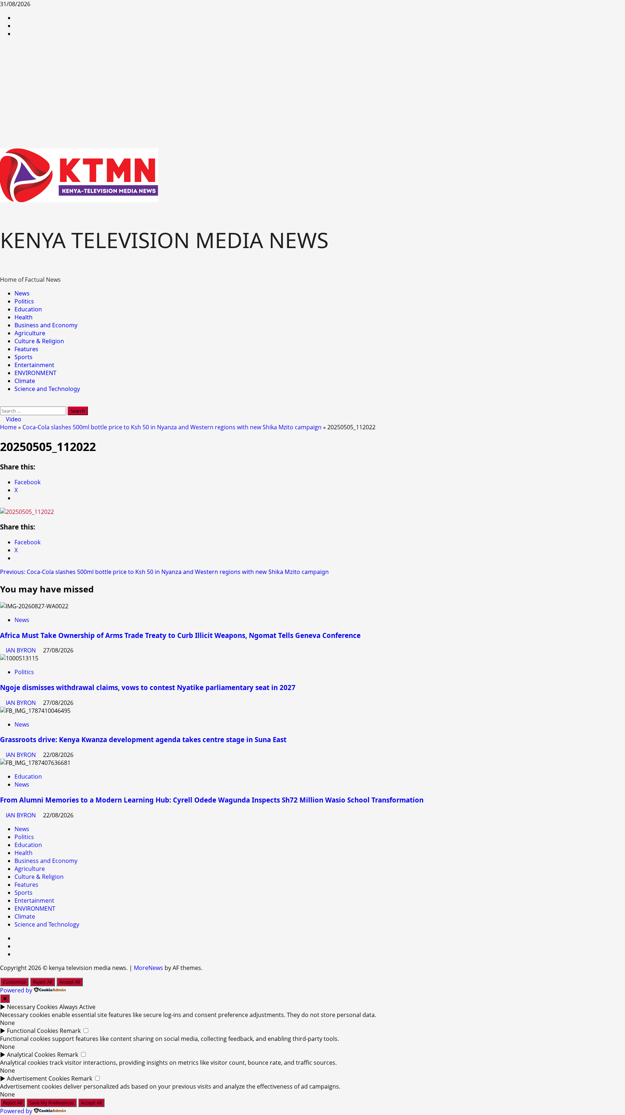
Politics (24, 301)
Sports (23, 357)
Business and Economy (45, 325)
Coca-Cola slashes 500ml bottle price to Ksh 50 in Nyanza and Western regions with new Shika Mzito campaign (172, 427)
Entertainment (34, 365)
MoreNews (148, 968)
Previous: (164, 572)
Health (23, 317)
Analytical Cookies (31, 1055)
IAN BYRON (21, 650)
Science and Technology (47, 389)
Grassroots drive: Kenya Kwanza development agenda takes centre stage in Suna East (143, 739)
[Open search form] (2, 403)
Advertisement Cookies (38, 1078)
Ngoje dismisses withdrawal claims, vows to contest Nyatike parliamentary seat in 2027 (148, 687)
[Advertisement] (312, 94)
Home (8, 427)
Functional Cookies (32, 1031)
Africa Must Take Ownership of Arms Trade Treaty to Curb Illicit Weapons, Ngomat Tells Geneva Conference (180, 635)
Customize (14, 982)
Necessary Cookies (32, 1007)
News (22, 293)
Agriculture (29, 333)
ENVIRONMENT (35, 373)
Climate (24, 381)
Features (26, 349)
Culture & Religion (39, 341)
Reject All (42, 982)
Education (28, 309)
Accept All (69, 982)
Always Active (77, 1007)
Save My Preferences (51, 1102)
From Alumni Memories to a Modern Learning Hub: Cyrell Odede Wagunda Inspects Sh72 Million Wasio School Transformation (212, 799)
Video (12, 419)
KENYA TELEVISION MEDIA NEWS (164, 239)
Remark (70, 1031)
